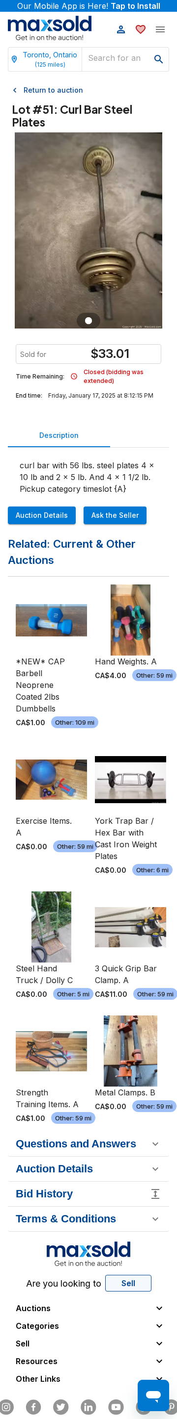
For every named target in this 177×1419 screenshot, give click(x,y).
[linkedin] (88, 1407)
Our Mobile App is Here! (88, 6)
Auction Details (42, 515)
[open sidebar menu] (160, 29)
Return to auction (53, 90)
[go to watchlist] (140, 29)
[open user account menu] (121, 29)
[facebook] (33, 1407)
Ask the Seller (115, 515)
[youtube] (116, 1407)
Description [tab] (59, 435)
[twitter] (61, 1407)
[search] (159, 59)
